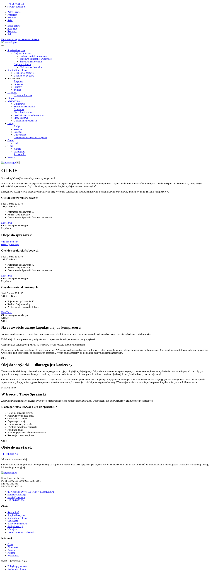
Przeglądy (12, 14)
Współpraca (19, 151)
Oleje (16, 143)
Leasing (18, 132)
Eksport (11, 98)
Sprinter (18, 87)
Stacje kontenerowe (23, 112)
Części (10, 140)
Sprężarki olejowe (16, 50)
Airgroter (18, 81)
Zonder (17, 89)
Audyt (17, 126)
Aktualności (20, 154)
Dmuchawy (19, 103)
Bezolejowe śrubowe (24, 73)
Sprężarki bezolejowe (18, 70)
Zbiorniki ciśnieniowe (24, 106)
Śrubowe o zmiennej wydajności (36, 58)
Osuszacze (19, 109)
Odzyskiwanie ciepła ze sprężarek (30, 137)
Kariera (17, 148)
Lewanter (18, 84)
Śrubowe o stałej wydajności (34, 56)
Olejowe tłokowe (22, 64)
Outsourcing (20, 134)
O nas (10, 146)
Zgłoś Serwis (13, 12)
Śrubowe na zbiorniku (31, 61)
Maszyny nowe (15, 101)
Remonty (12, 17)
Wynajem (18, 129)
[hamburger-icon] (2, 45)
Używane (12, 92)
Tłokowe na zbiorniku (31, 67)
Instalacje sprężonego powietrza (29, 115)
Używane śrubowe (23, 95)
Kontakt (11, 157)
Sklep (10, 20)
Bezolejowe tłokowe (24, 75)
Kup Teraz (6, 222)
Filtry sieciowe (21, 117)
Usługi (10, 123)
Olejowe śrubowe (22, 53)
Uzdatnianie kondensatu (25, 120)
